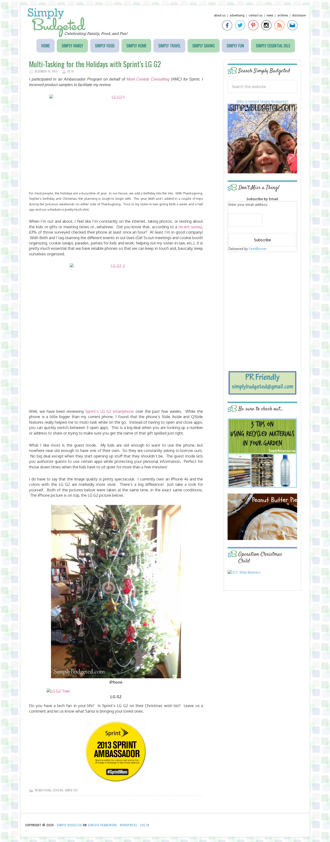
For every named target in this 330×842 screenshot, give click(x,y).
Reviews (58, 790)
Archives (282, 15)
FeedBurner (258, 249)
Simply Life (71, 790)
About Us (219, 15)
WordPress (128, 825)
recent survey (190, 226)
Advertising (237, 15)
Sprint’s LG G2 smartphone (109, 411)
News (269, 15)
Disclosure (299, 15)
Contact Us (255, 15)
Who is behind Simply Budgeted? (262, 101)
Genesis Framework (102, 825)
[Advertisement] (262, 288)
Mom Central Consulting (148, 79)
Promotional (43, 790)
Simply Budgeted (78, 22)
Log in (144, 825)
